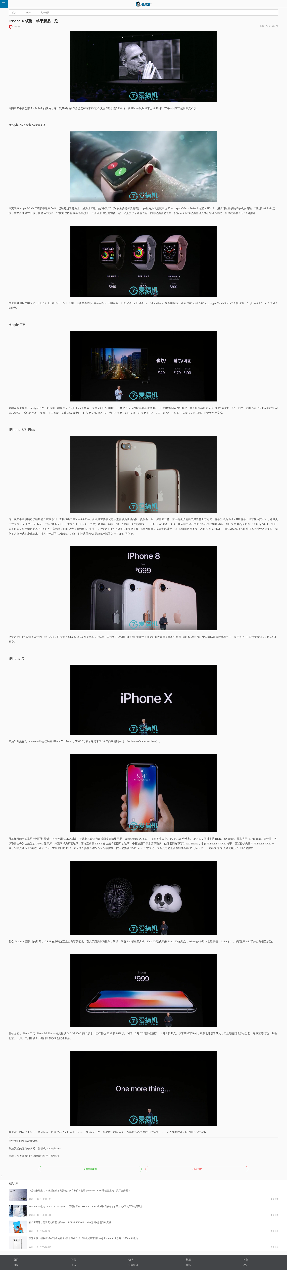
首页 (14, 12)
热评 (28, 12)
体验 (73, 1265)
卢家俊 (16, 26)
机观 (16, 1265)
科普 (245, 1259)
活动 (188, 1265)
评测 (73, 1259)
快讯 (131, 1259)
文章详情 (45, 12)
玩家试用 (133, 1265)
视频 (188, 1259)
